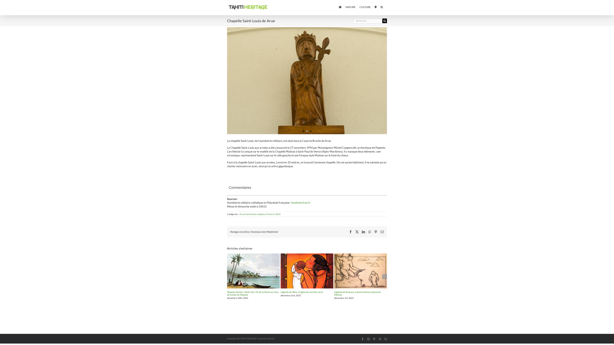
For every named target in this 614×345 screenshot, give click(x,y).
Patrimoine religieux (255, 214)
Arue (241, 214)
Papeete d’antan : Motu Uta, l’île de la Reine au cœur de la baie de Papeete (360, 293)
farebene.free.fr (300, 202)
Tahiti (278, 214)
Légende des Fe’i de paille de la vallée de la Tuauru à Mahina (252, 293)
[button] (382, 6)
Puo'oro (270, 214)
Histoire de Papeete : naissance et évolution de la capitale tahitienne (305, 293)
